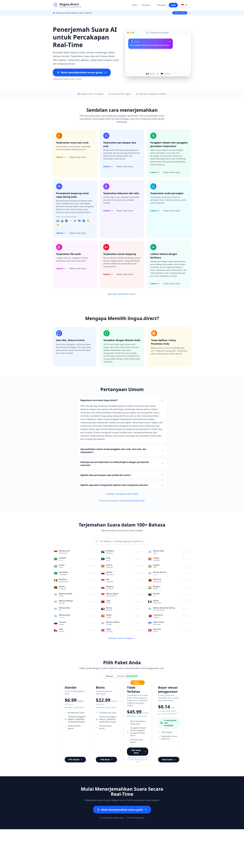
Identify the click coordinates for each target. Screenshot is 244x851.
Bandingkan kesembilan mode (121, 294)
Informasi (146, 5)
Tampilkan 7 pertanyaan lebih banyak (122, 494)
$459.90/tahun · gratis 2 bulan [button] (137, 716)
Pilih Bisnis (105, 759)
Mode (134, 5)
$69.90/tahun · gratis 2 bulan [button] (74, 707)
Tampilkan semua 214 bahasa (120, 638)
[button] (82, 72)
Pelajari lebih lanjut (77, 157)
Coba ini (59, 157)
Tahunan (127, 676)
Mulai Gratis (167, 759)
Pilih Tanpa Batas (136, 751)
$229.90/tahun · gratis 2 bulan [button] (106, 707)
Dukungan (161, 5)
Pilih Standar (74, 759)
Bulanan (109, 676)
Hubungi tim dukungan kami (132, 500)
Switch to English (180, 13)
